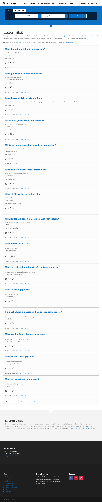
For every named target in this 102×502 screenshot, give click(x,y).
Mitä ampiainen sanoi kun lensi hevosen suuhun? (30, 145)
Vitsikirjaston (7, 36)
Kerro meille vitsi (83, 3)
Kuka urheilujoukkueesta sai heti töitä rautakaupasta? (33, 311)
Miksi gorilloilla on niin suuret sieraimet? (26, 334)
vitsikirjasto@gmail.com (11, 456)
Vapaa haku (19, 10)
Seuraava (35, 401)
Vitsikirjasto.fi (64, 36)
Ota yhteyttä (95, 3)
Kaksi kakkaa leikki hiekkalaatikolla (23, 98)
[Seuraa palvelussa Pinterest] (76, 478)
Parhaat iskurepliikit (11, 487)
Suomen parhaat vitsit (67, 42)
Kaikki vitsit (8, 481)
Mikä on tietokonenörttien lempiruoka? (25, 169)
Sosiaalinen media (44, 3)
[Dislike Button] (11, 63)
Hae (8, 10)
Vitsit (53, 3)
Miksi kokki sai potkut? (17, 243)
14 (21, 401)
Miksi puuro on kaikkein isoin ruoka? (24, 73)
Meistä (72, 3)
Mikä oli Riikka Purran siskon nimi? (23, 194)
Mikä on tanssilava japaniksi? (20, 356)
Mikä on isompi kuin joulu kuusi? (22, 379)
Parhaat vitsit (9, 485)
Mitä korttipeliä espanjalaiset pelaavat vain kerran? (32, 218)
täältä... (85, 38)
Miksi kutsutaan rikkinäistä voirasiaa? (25, 49)
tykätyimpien (74, 428)
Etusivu (25, 3)
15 (26, 401)
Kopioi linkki (23, 67)
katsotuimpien (85, 428)
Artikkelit (33, 3)
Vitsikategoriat (9, 483)
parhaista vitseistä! (22, 42)
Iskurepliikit (63, 3)
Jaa (28, 67)
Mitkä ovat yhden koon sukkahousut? (24, 120)
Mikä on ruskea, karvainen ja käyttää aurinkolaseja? (32, 267)
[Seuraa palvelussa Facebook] (71, 478)
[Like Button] (6, 63)
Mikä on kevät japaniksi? (18, 289)
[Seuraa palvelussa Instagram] (81, 478)
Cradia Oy (20, 499)
